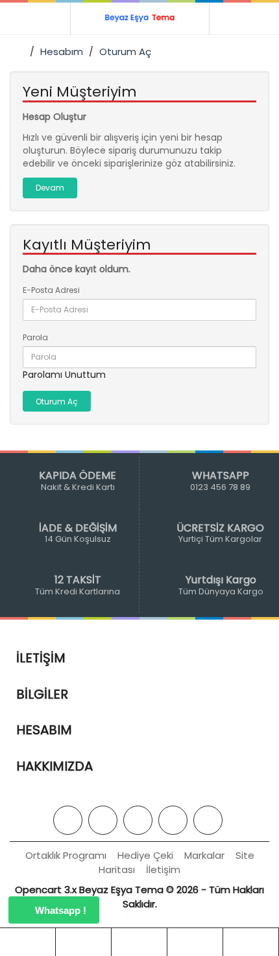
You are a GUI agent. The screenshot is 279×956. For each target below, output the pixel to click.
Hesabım (61, 51)
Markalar (204, 855)
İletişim (163, 869)
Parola (35, 337)
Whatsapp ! (59, 910)
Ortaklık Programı (65, 855)
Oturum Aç (125, 51)
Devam (50, 187)
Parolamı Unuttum (64, 374)
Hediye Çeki (145, 855)
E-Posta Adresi (51, 290)
